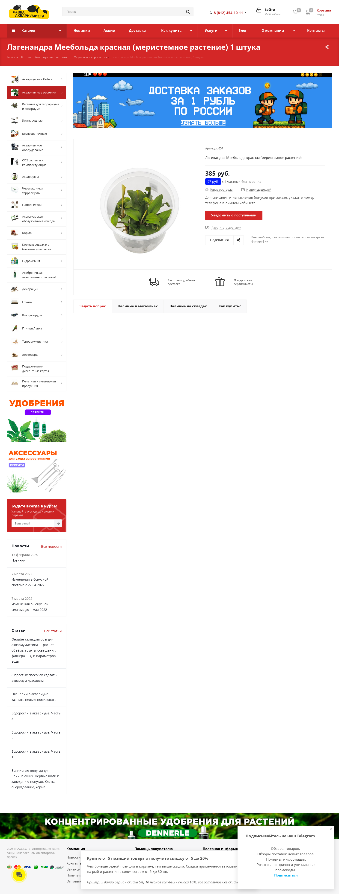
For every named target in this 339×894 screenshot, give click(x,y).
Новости (73, 857)
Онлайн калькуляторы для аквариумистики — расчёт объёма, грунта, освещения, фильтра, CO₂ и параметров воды (34, 650)
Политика (74, 875)
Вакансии (74, 869)
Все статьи (53, 631)
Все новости (51, 546)
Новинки (18, 560)
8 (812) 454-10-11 (228, 12)
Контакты (74, 863)
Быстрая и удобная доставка (181, 282)
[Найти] (187, 11)
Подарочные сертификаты (243, 282)
